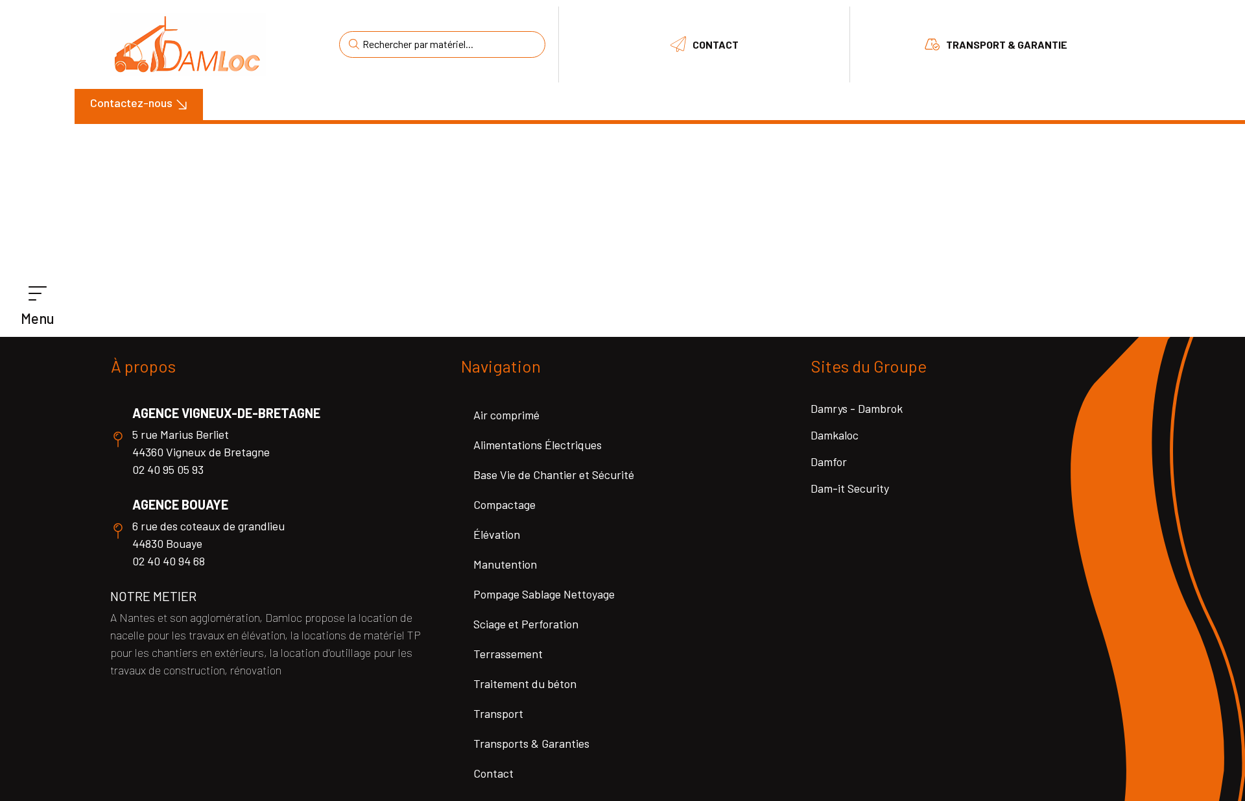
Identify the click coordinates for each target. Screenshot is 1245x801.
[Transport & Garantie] (932, 44)
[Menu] (37, 294)
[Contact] (678, 44)
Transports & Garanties (531, 743)
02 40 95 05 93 (168, 469)
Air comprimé (506, 415)
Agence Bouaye (180, 504)
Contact (716, 44)
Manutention (505, 564)
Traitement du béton (524, 683)
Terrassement (508, 654)
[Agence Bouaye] (118, 531)
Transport (498, 713)
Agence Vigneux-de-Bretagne (226, 413)
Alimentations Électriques (537, 444)
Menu (37, 318)
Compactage (504, 504)
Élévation (496, 534)
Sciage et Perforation (525, 624)
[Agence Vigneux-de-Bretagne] (118, 439)
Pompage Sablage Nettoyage (544, 594)
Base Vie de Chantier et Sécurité (553, 474)
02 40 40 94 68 (168, 561)
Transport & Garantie (1006, 44)
